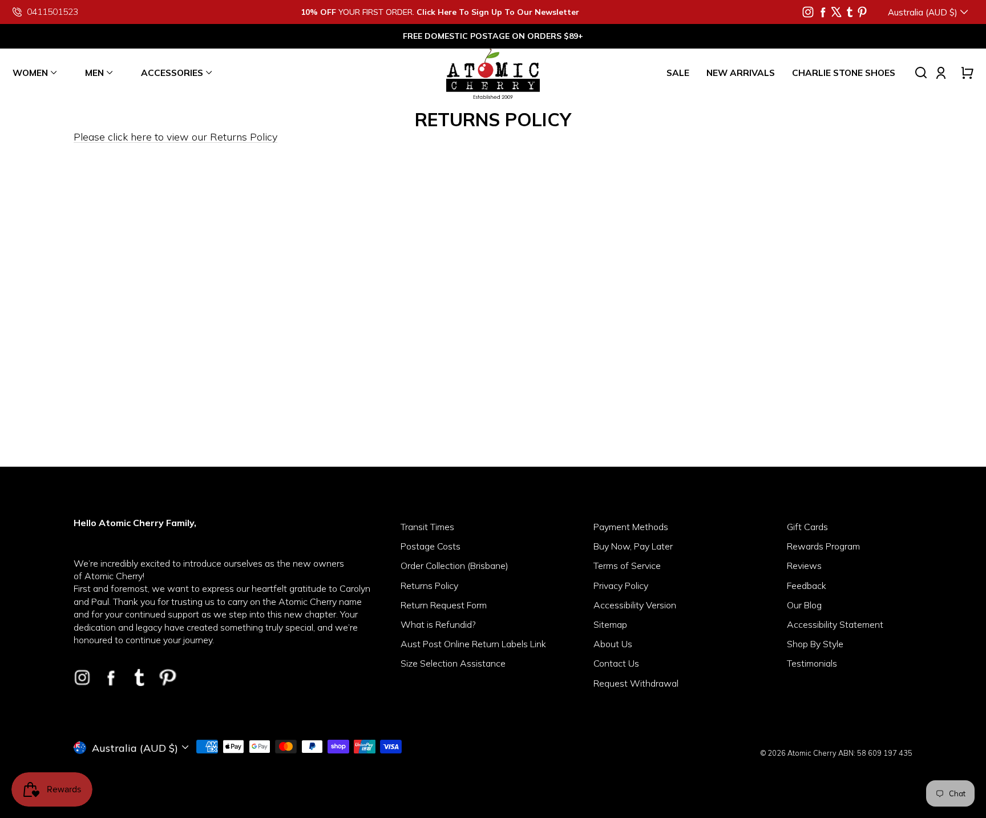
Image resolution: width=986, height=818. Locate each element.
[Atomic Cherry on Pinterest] (862, 12)
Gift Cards (807, 526)
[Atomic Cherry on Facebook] (823, 12)
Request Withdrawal (635, 683)
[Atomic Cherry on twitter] (836, 12)
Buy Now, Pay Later (633, 546)
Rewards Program (823, 546)
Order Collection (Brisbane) (454, 565)
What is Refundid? (438, 624)
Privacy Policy (620, 585)
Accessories (172, 72)
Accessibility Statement (835, 624)
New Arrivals (740, 72)
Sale (677, 72)
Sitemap (610, 624)
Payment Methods (630, 526)
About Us (612, 643)
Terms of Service (627, 565)
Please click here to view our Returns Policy (175, 136)
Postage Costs (430, 546)
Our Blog (804, 605)
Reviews (804, 565)
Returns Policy (429, 585)
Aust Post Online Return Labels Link (473, 643)
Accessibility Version (634, 605)
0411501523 (52, 11)
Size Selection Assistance (453, 663)
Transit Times (427, 526)
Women (30, 72)
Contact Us (616, 663)
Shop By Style (815, 643)
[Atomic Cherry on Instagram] (808, 12)
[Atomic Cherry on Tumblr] (849, 12)
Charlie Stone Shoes (843, 72)
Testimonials (812, 663)
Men (94, 72)
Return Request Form (444, 605)
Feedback (806, 585)
